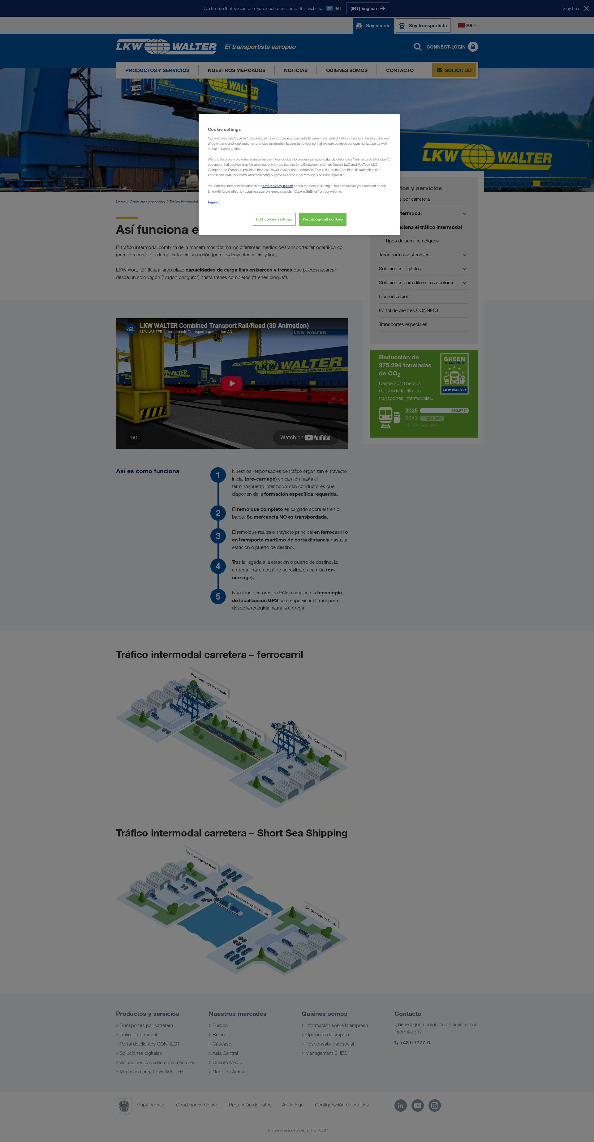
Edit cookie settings (274, 219)
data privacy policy (277, 185)
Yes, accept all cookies (323, 219)
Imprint (214, 202)
